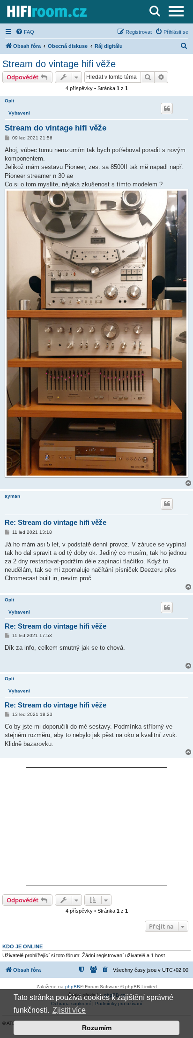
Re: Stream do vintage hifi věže (55, 522)
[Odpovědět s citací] (167, 108)
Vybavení (19, 112)
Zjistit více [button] (69, 1010)
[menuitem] (24, 32)
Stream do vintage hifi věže (59, 64)
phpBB (72, 986)
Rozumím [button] (96, 1027)
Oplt (9, 100)
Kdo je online (22, 946)
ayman (12, 496)
